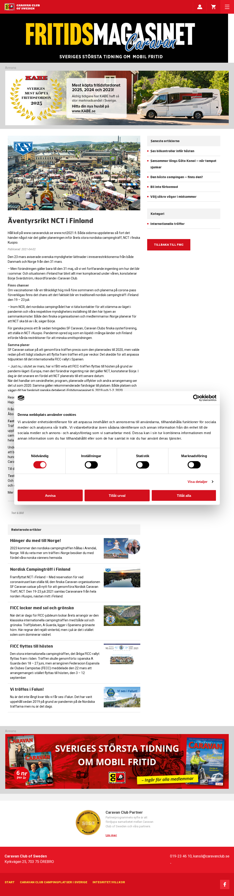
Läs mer (111, 835)
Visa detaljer (197, 482)
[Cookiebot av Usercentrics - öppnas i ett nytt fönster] (196, 398)
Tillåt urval (117, 495)
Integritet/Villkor (109, 882)
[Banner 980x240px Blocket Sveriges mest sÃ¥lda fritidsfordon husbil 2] (117, 98)
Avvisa (50, 495)
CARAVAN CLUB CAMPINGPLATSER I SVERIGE (53, 882)
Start (10, 882)
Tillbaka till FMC (168, 244)
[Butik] (213, 7)
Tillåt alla (184, 495)
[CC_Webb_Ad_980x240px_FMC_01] (117, 788)
